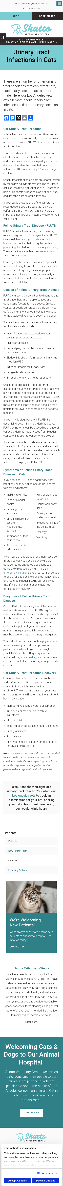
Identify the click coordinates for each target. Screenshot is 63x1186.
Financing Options (17, 870)
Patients (12, 841)
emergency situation (15, 572)
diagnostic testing (25, 657)
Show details (45, 1173)
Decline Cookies (45, 1180)
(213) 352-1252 (33, 8)
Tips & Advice (12, 860)
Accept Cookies (17, 1180)
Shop (15, 16)
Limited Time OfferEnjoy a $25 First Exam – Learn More (30, 41)
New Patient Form (17, 851)
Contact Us (31, 1112)
